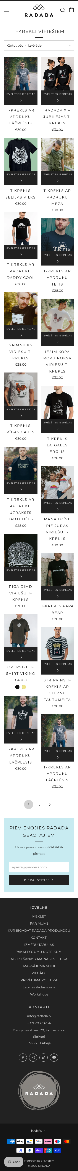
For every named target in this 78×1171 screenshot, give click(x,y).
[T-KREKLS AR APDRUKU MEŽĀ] (57, 154)
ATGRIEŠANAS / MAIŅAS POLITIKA (39, 959)
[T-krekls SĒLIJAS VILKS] (20, 154)
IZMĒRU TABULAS (39, 945)
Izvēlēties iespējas (20, 94)
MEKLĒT (39, 916)
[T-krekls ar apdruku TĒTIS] (57, 234)
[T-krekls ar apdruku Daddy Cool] (20, 228)
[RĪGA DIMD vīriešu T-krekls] (20, 550)
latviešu (36, 1131)
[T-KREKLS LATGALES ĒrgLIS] (57, 402)
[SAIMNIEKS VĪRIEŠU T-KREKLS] (20, 308)
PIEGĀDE (39, 973)
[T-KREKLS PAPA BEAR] (57, 569)
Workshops (39, 994)
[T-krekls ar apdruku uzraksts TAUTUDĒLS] (20, 463)
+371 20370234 (39, 1023)
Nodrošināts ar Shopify (39, 1160)
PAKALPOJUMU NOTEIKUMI (39, 952)
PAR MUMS (39, 923)
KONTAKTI (39, 938)
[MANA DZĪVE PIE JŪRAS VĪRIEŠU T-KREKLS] (57, 482)
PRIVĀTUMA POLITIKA (39, 980)
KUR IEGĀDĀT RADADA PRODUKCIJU (39, 930)
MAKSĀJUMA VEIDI (39, 966)
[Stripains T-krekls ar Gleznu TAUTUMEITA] (57, 643)
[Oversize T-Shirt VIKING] (20, 630)
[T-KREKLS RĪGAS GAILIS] (20, 389)
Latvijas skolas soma (39, 987)
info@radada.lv (39, 1016)
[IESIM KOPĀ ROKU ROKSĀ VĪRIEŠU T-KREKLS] (57, 315)
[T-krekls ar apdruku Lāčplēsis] (20, 73)
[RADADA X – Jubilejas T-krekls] (57, 73)
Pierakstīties (37, 880)
